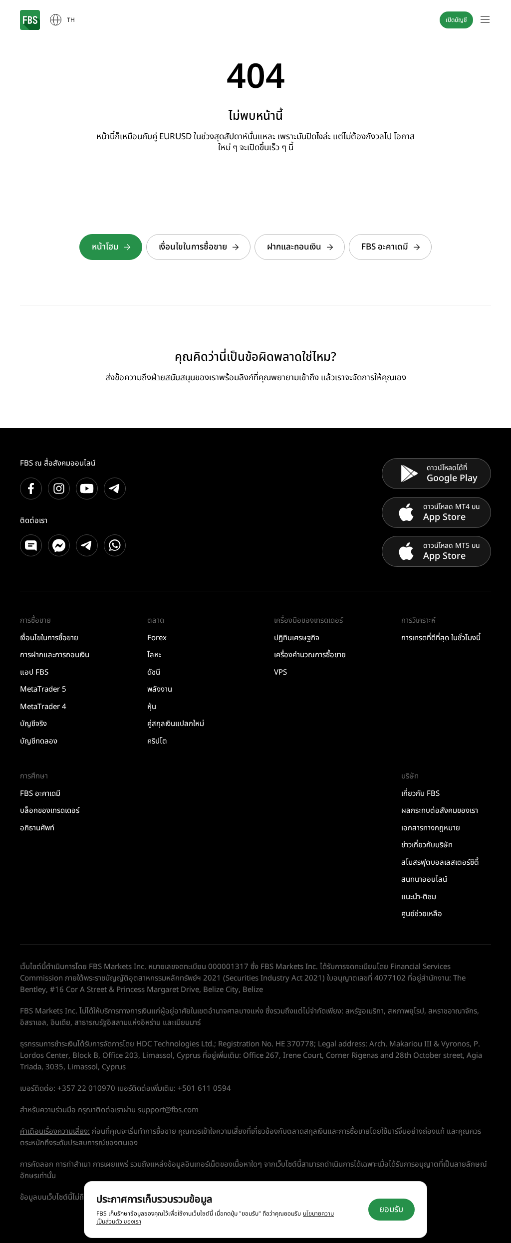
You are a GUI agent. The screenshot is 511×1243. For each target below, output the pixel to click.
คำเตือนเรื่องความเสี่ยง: (55, 1131)
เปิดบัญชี (456, 19)
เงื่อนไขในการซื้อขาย (193, 247)
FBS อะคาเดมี (384, 247)
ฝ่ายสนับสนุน (173, 377)
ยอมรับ (391, 1209)
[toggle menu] (485, 20)
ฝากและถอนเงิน (294, 247)
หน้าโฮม (105, 247)
